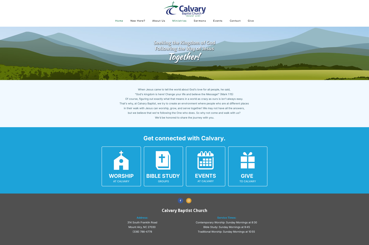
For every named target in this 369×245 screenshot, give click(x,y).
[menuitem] (119, 21)
